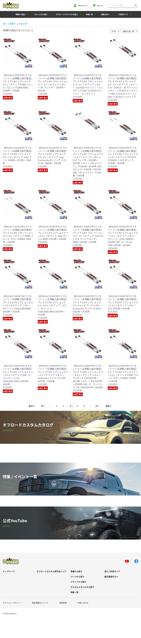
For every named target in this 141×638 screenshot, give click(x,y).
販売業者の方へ (111, 576)
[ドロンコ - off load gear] (11, 5)
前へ (43, 406)
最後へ (108, 406)
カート (100, 5)
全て (5, 23)
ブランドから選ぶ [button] (41, 14)
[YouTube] (127, 561)
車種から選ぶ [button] (20, 14)
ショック (22, 23)
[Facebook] (136, 561)
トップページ (9, 571)
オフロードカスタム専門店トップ (51, 571)
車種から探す (76, 571)
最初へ (32, 406)
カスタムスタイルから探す (82, 587)
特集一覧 (89, 14)
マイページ (82, 5)
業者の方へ (105, 14)
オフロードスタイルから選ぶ (67, 14)
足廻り (12, 23)
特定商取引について (40, 603)
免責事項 (63, 603)
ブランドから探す (78, 582)
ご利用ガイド (123, 14)
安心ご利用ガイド (112, 571)
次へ (97, 406)
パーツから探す (77, 576)
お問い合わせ (83, 603)
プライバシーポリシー (12, 603)
